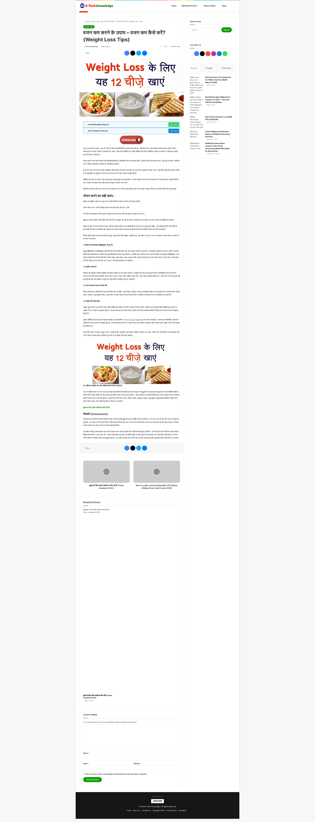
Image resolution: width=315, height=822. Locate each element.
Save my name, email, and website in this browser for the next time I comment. (116, 774)
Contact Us (146, 810)
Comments (226, 68)
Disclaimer (182, 810)
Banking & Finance (189, 6)
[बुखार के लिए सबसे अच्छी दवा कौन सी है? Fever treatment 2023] (98, 600)
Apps (224, 6)
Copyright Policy (158, 810)
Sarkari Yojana (209, 6)
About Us (136, 810)
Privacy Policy (172, 810)
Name (86, 753)
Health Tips (95, 21)
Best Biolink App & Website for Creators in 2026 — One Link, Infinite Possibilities (217, 99)
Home (173, 6)
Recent (194, 68)
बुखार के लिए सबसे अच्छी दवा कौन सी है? (96, 407)
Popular (209, 68)
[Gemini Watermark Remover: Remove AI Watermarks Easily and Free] (196, 135)
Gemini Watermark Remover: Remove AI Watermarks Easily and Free (217, 134)
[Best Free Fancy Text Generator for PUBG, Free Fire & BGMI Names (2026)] (196, 85)
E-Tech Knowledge (91, 46)
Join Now (174, 124)
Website (137, 764)
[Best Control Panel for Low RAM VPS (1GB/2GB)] (196, 122)
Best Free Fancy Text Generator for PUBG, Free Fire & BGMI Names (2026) (218, 79)
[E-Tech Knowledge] (96, 5)
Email (86, 764)
